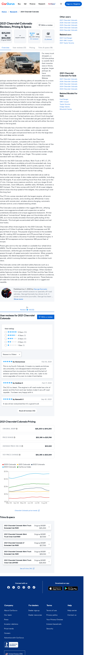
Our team (8, 615)
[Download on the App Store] (55, 588)
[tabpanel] (27, 364)
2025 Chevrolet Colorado (68, 25)
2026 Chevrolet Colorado (68, 23)
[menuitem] (19, 4)
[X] (13, 588)
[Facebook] (8, 588)
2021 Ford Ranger (66, 38)
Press (6, 619)
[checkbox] (6, 332)
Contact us (71, 615)
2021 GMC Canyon (66, 40)
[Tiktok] (34, 588)
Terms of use (51, 610)
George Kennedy (40, 289)
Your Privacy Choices (54, 619)
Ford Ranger (64, 99)
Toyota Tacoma (65, 104)
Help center (72, 610)
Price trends (9, 629)
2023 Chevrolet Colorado (68, 30)
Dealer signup (33, 610)
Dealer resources (35, 615)
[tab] (27, 308)
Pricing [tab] (32, 48)
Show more (18, 299)
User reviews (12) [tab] (19, 48)
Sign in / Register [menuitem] (73, 4)
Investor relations (11, 624)
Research (13, 12)
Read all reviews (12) (27, 411)
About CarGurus (10, 610)
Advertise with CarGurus (14, 638)
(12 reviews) (34, 39)
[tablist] (27, 47)
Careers (7, 633)
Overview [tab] (5, 48)
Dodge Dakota (65, 107)
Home (4, 12)
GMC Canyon (64, 102)
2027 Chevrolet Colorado (68, 20)
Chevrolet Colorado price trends (26, 510)
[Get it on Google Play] (71, 588)
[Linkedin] (29, 588)
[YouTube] (18, 588)
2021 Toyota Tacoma (67, 43)
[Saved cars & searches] (61, 4)
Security (49, 629)
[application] (27, 484)
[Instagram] (23, 588)
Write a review (47, 25)
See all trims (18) (26, 568)
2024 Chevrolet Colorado (68, 27)
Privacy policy (51, 615)
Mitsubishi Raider (66, 109)
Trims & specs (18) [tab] (45, 48)
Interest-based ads (53, 624)
